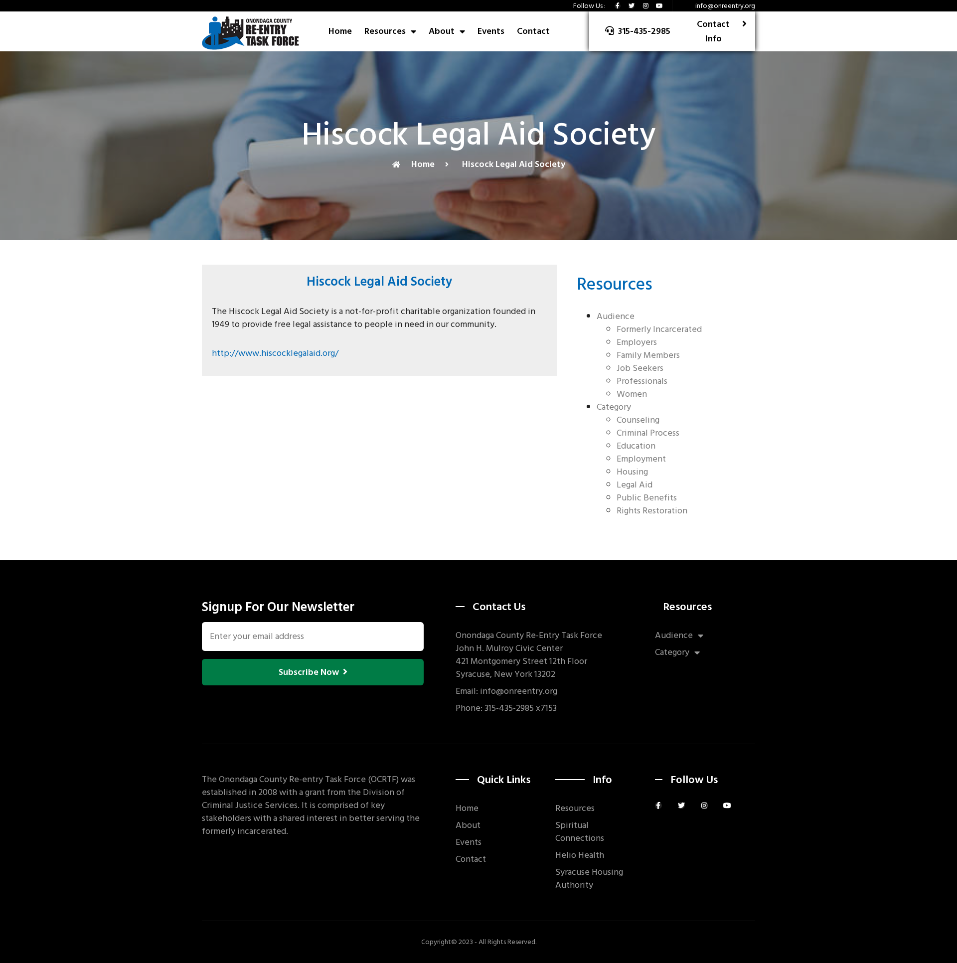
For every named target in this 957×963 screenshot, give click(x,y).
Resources (385, 31)
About (442, 31)
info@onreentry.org (725, 5)
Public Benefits (647, 497)
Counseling (638, 420)
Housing (632, 472)
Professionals (642, 381)
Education (636, 446)
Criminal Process (648, 433)
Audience (616, 316)
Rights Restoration (652, 510)
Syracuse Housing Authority (589, 879)
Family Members (648, 355)
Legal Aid (634, 485)
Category (614, 407)
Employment (641, 459)
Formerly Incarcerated (659, 329)
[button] (637, 31)
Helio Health (579, 855)
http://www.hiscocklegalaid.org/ (275, 353)
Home (340, 31)
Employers (637, 342)
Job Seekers (640, 368)
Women (632, 394)
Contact (533, 31)
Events (491, 31)
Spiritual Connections (579, 832)
